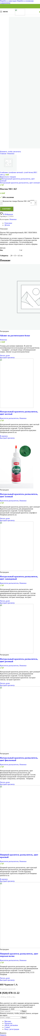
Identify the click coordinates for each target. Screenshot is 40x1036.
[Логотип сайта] (20, 15)
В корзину (6, 209)
